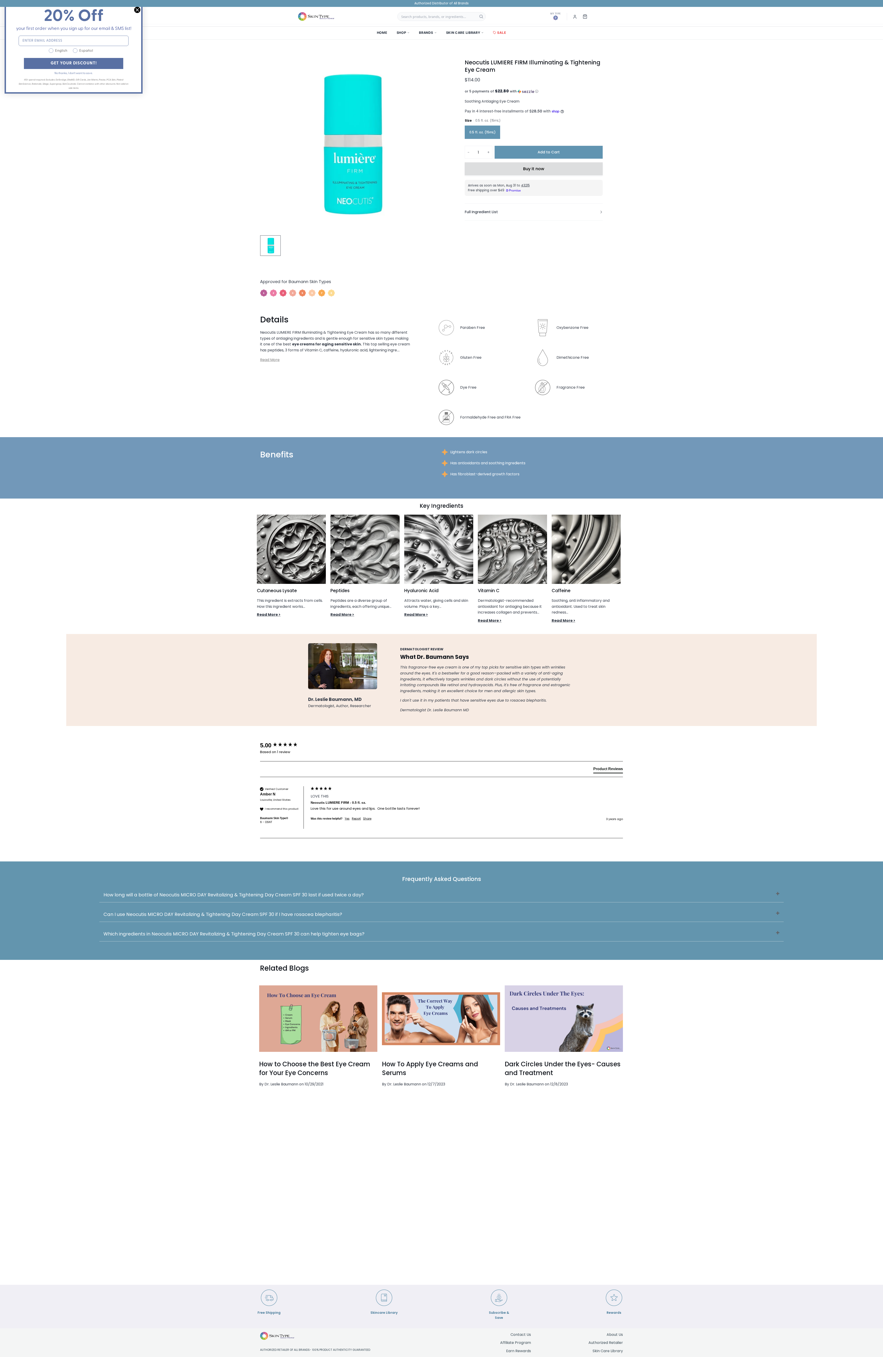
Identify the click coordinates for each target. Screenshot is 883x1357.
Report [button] (356, 819)
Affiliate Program (515, 1342)
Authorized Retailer (605, 1342)
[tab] (608, 769)
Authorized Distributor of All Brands (441, 3)
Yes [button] (347, 819)
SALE (501, 32)
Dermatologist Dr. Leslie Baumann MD (434, 710)
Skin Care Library (608, 1351)
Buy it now (533, 169)
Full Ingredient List (481, 212)
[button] (534, 91)
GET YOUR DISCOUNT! (74, 63)
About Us (615, 1334)
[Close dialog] (137, 9)
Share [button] (367, 819)
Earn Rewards (518, 1351)
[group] (284, 745)
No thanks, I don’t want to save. (73, 73)
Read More (270, 359)
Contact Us (520, 1334)
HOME (382, 32)
